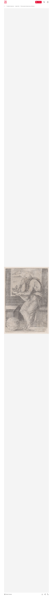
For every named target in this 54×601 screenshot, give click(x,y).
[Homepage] (5, 2)
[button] (26, 300)
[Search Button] (44, 2)
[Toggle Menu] (48, 2)
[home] (4, 6)
